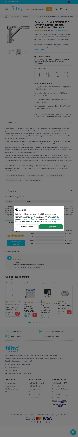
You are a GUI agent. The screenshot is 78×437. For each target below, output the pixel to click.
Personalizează (27, 227)
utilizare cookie (29, 220)
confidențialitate (53, 220)
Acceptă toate (51, 227)
